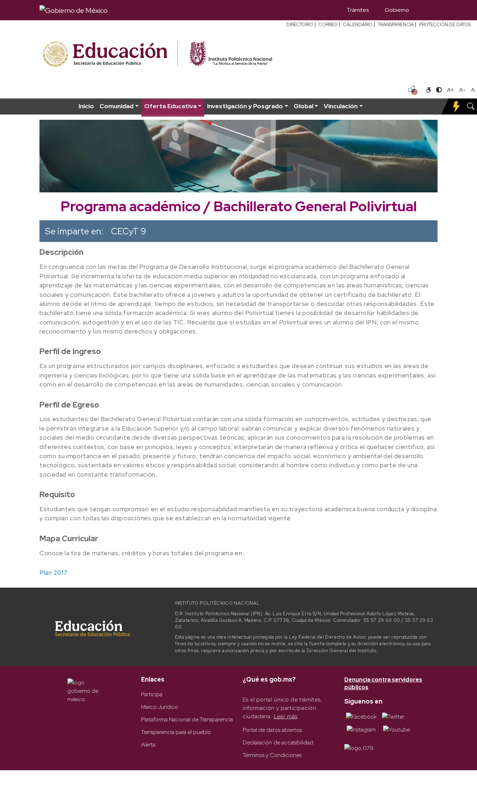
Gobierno (397, 10)
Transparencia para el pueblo (176, 732)
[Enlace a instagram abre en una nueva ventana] (361, 729)
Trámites (358, 10)
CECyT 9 (128, 231)
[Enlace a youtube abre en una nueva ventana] (396, 729)
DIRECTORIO (299, 25)
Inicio (86, 106)
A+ (450, 90)
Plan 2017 (53, 572)
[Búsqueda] (427, 10)
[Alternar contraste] (439, 90)
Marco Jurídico (159, 707)
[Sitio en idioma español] (413, 89)
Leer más (285, 716)
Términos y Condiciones (272, 755)
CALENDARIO (358, 25)
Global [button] (303, 106)
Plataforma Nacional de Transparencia (187, 719)
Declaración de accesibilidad (278, 742)
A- (462, 90)
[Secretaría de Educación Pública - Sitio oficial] (109, 54)
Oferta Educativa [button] (170, 106)
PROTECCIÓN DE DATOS (445, 25)
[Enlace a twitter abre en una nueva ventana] (393, 716)
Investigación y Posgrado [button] (245, 106)
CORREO (328, 25)
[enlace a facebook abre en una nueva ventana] (361, 716)
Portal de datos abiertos (272, 730)
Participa (151, 694)
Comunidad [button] (116, 106)
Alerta (148, 744)
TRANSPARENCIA (396, 25)
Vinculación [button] (341, 106)
